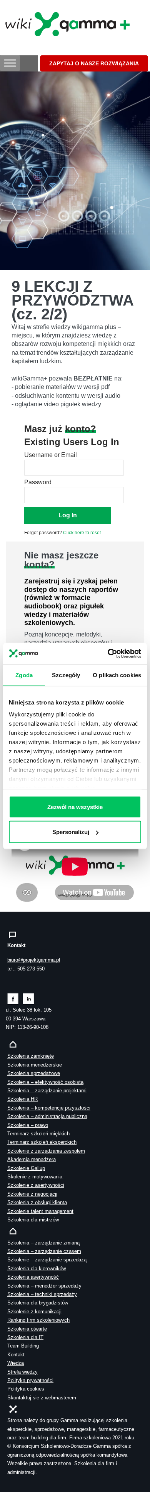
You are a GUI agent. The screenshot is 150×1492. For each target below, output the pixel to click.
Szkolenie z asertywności (35, 1185)
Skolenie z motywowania (34, 1177)
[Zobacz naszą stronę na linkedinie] (29, 998)
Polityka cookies (25, 1389)
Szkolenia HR (22, 1099)
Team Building (23, 1346)
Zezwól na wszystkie (75, 806)
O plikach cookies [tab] (117, 674)
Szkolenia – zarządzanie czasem (44, 1251)
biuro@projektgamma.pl (33, 960)
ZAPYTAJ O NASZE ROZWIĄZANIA (94, 63)
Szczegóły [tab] (66, 674)
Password (38, 482)
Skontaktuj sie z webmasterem (41, 1398)
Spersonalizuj (70, 832)
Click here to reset (82, 532)
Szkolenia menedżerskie (34, 1065)
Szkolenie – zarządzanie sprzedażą (47, 1260)
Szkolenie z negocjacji (32, 1194)
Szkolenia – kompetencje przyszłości (48, 1108)
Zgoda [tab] (24, 674)
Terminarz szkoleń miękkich (38, 1133)
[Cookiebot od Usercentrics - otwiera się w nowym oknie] (108, 654)
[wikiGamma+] (66, 23)
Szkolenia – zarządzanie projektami (47, 1090)
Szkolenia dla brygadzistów (37, 1303)
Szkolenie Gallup (26, 1168)
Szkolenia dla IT (25, 1337)
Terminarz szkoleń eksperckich (42, 1142)
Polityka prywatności (30, 1380)
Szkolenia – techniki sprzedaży (42, 1294)
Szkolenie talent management (40, 1211)
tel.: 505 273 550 (26, 969)
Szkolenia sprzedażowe (33, 1073)
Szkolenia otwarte (27, 1329)
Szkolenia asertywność (33, 1277)
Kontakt (16, 1354)
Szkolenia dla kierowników (36, 1268)
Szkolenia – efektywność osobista (45, 1082)
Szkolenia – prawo (27, 1125)
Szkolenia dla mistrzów (33, 1220)
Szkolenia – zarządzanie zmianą (43, 1243)
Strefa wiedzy (22, 1372)
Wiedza (15, 1363)
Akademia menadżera (31, 1159)
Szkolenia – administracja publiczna (47, 1116)
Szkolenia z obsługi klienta (37, 1202)
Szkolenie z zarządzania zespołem (46, 1151)
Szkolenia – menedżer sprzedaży (44, 1286)
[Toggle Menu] (10, 62)
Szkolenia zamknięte (30, 1056)
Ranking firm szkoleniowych (38, 1320)
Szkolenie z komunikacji (34, 1311)
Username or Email (50, 455)
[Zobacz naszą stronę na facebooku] (13, 998)
